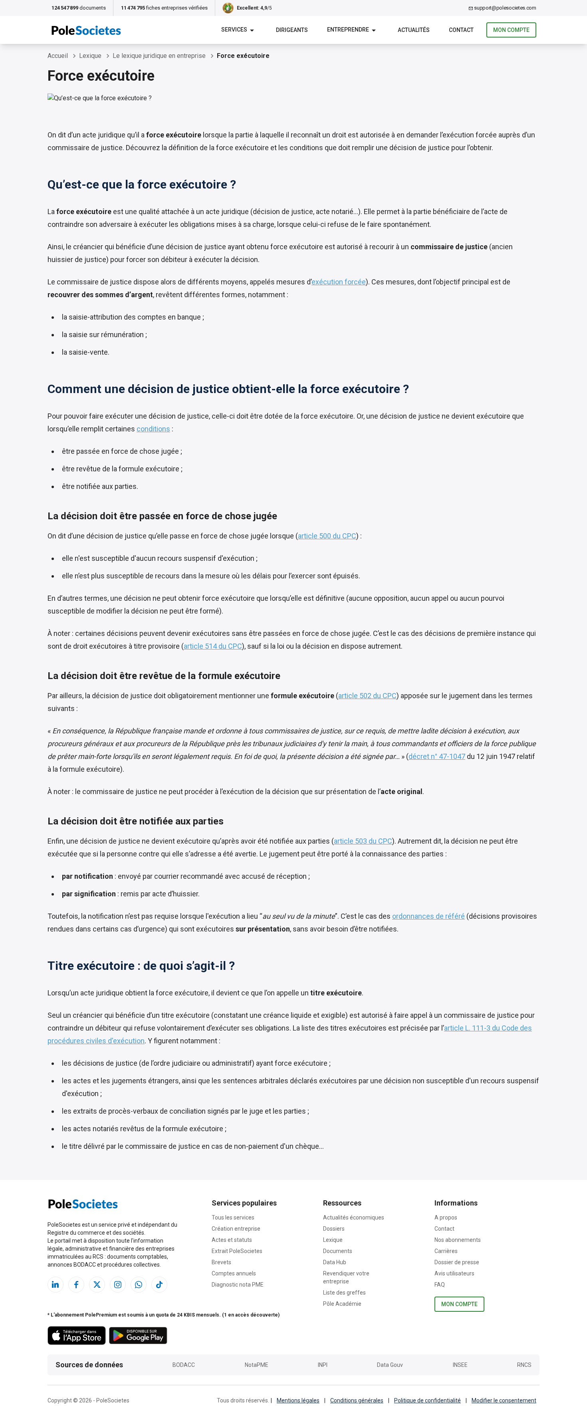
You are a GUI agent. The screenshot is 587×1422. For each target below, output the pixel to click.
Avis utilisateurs (454, 1273)
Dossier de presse (456, 1262)
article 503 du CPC (363, 841)
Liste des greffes (344, 1292)
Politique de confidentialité (427, 1400)
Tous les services (233, 1217)
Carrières (446, 1251)
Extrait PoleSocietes (237, 1251)
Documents (337, 1251)
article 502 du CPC (367, 695)
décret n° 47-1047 (437, 756)
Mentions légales (298, 1400)
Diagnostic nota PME (238, 1284)
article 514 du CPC (213, 646)
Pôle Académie (342, 1304)
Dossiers (334, 1228)
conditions (153, 429)
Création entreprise (236, 1228)
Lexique (333, 1240)
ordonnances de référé (428, 916)
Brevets (221, 1262)
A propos (445, 1217)
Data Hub (334, 1262)
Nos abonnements (457, 1240)
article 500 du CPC (327, 536)
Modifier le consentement (504, 1400)
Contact (444, 1228)
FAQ (439, 1284)
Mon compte (511, 30)
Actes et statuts (232, 1240)
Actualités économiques (353, 1217)
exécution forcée (338, 282)
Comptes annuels (234, 1273)
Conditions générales (356, 1400)
